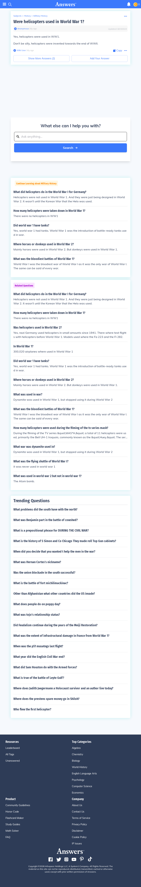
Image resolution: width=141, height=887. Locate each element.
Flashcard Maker (15, 818)
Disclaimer (77, 830)
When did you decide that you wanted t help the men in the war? (54, 551)
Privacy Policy (79, 824)
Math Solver (12, 830)
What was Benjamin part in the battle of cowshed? (45, 520)
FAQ (8, 837)
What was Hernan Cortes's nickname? (37, 562)
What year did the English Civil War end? (39, 657)
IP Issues (77, 843)
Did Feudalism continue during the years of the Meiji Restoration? (55, 625)
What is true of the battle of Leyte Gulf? (38, 678)
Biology (76, 760)
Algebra (76, 748)
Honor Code (12, 811)
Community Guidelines (18, 805)
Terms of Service (81, 818)
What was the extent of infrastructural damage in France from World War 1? (61, 636)
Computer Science (82, 786)
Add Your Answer (99, 58)
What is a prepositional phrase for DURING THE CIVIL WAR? (51, 530)
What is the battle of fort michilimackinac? (40, 583)
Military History (40, 15)
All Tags (10, 754)
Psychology (78, 779)
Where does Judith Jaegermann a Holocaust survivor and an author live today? (63, 688)
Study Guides (13, 824)
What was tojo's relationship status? (36, 615)
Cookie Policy (79, 837)
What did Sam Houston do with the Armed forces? (45, 667)
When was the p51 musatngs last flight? (38, 646)
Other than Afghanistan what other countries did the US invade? (54, 594)
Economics (78, 792)
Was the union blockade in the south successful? (44, 572)
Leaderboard (13, 748)
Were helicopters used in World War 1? (48, 21)
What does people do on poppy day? (36, 604)
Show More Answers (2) (41, 58)
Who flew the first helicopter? (32, 709)
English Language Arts (84, 773)
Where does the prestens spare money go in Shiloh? (46, 699)
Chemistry (77, 754)
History (27, 15)
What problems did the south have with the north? (45, 509)
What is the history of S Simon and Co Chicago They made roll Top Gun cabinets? (64, 541)
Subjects (17, 15)
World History (79, 767)
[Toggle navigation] (4, 4)
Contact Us (78, 811)
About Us (77, 805)
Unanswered (13, 760)
